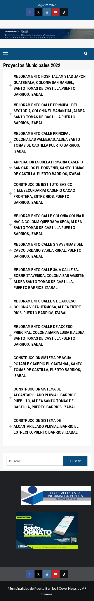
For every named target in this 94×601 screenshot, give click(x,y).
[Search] (86, 54)
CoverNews (68, 588)
